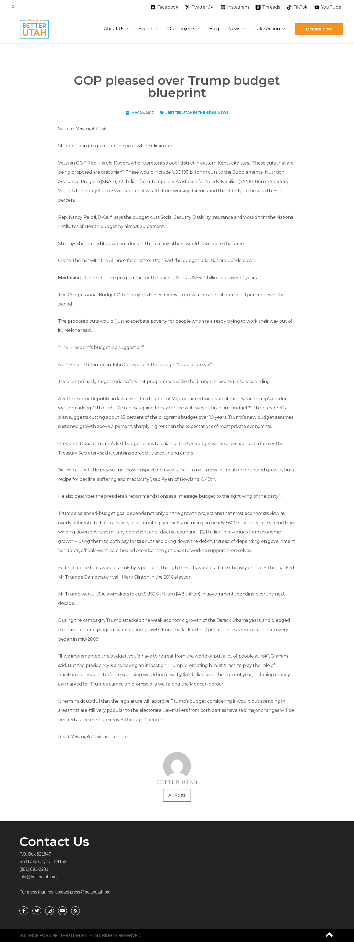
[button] (13, 6)
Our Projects (181, 28)
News (234, 28)
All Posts (176, 795)
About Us (114, 28)
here (123, 736)
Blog (214, 28)
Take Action (267, 28)
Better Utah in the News (192, 113)
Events (145, 28)
